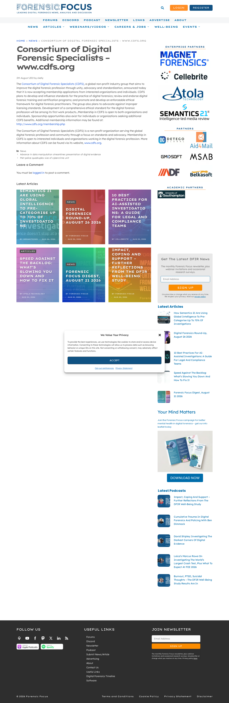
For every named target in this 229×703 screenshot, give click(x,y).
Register (201, 7)
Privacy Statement (124, 368)
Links (139, 20)
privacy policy (200, 297)
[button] (159, 335)
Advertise (159, 20)
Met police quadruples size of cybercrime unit (44, 157)
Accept (115, 360)
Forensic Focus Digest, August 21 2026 (83, 276)
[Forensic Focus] (54, 12)
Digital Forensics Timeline (100, 676)
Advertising (92, 658)
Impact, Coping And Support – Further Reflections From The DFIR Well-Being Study (129, 265)
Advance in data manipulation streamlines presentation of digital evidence (60, 154)
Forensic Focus (78, 236)
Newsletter (116, 20)
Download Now (185, 478)
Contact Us (92, 667)
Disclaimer (205, 696)
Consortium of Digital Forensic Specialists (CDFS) (53, 83)
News (33, 26)
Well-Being (166, 26)
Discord (70, 20)
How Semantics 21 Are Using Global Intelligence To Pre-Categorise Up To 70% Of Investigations (38, 206)
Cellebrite (122, 239)
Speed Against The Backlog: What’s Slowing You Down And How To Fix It (37, 269)
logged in (38, 172)
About (180, 20)
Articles (28, 251)
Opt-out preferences (104, 368)
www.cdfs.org (92, 142)
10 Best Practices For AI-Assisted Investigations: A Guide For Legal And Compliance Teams (129, 210)
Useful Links (93, 671)
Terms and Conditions (118, 696)
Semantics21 (30, 239)
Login (178, 7)
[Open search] (162, 7)
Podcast (92, 20)
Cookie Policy (149, 696)
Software (91, 680)
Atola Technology (34, 294)
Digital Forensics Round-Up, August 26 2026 (83, 215)
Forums (50, 20)
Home (20, 40)
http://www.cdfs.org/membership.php (40, 124)
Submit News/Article (97, 654)
